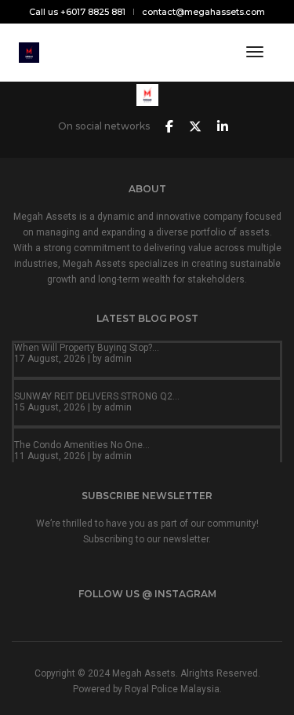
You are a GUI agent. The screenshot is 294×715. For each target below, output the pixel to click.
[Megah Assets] (29, 51)
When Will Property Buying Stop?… (86, 347)
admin (118, 358)
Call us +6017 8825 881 (77, 11)
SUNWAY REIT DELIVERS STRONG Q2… (97, 396)
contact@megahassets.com (203, 11)
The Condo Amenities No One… (82, 445)
